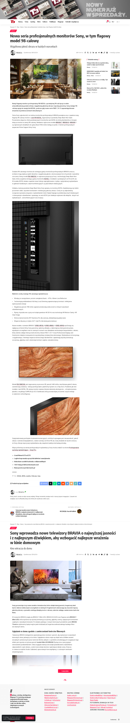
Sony (39, 476)
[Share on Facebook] (85, 52)
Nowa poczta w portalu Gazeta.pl (24, 468)
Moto (92, 75)
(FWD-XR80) (49, 325)
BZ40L (46, 179)
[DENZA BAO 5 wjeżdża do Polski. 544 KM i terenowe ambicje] (115, 73)
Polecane (34, 476)
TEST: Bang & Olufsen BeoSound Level (26, 465)
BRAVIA (72, 122)
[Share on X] (88, 52)
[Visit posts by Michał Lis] (12, 52)
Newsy (13, 31)
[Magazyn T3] (12, 21)
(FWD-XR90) (60, 325)
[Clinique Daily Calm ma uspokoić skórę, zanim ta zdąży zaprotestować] (115, 65)
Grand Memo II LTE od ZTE (22, 455)
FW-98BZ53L (32, 176)
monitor (28, 476)
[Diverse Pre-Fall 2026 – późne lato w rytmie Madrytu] (115, 90)
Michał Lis (19, 52)
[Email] (101, 52)
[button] (30, 718)
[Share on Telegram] (99, 52)
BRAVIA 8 (66, 122)
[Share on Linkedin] (93, 52)
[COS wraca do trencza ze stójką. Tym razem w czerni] (115, 82)
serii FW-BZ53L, (36, 118)
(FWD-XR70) (39, 325)
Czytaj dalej (65, 671)
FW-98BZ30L (21, 384)
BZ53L (24, 476)
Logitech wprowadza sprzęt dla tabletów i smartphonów (32, 458)
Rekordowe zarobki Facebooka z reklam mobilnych (30, 461)
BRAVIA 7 (59, 122)
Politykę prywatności (14, 719)
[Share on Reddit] (96, 52)
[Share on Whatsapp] (90, 52)
